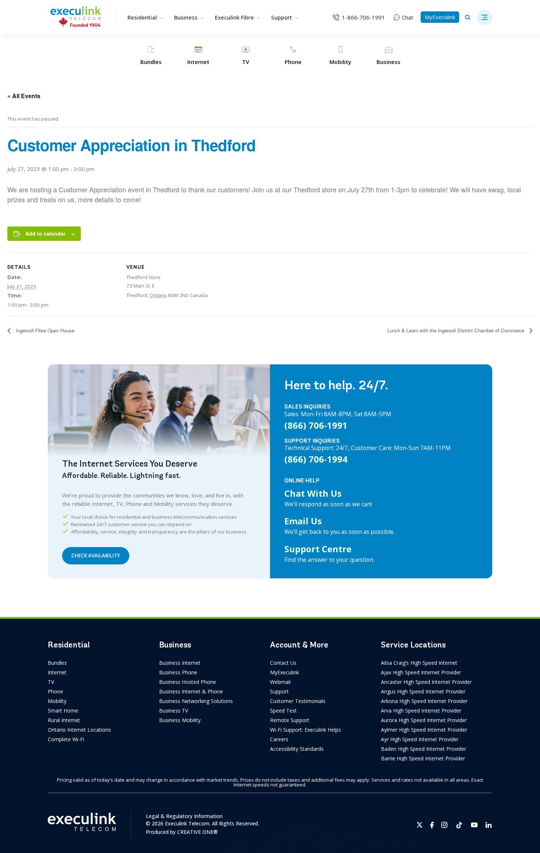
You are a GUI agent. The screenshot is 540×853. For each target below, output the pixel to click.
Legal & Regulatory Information (184, 816)
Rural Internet (64, 720)
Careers (279, 739)
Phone (55, 691)
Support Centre (318, 549)
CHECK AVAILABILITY (95, 555)
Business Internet (180, 662)
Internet (57, 672)
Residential (142, 17)
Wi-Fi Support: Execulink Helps (305, 729)
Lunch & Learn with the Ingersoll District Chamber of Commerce (456, 330)
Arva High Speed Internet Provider (421, 710)
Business (186, 17)
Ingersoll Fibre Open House (44, 330)
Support (281, 17)
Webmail (280, 681)
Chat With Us (313, 493)
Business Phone (178, 672)
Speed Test (283, 710)
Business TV (173, 710)
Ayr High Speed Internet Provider (419, 739)
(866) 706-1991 (316, 425)
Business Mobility (180, 720)
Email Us (303, 521)
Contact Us (283, 662)
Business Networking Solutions (196, 700)
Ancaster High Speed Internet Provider (426, 681)
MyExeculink (440, 17)
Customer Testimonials (297, 700)
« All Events (23, 96)
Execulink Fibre (234, 17)
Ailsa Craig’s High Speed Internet (419, 662)
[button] (484, 17)
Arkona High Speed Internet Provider (424, 700)
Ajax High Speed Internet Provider (421, 672)
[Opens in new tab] (420, 825)
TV (51, 681)
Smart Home (63, 710)
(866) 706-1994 (316, 459)
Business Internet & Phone (191, 691)
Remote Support (289, 720)
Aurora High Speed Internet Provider (424, 720)
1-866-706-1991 (363, 17)
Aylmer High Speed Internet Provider (424, 729)
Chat (407, 17)
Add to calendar (45, 233)
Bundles (57, 662)
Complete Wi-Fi (66, 739)
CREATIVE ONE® (197, 831)
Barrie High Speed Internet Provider (423, 758)
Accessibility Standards (297, 748)
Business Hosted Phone (187, 681)
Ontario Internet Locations (79, 729)
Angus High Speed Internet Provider (423, 691)
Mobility (57, 700)
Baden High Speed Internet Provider (423, 748)
